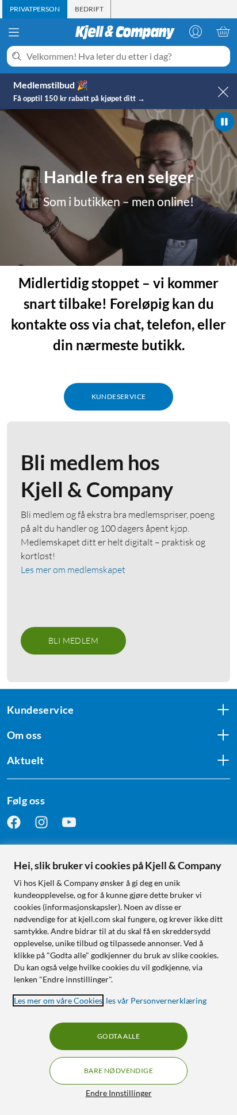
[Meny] (14, 32)
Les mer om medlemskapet (73, 569)
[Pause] (224, 121)
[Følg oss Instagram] (41, 822)
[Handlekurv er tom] (223, 31)
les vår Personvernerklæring (156, 1000)
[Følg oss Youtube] (69, 822)
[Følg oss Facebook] (14, 822)
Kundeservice (118, 396)
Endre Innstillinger (119, 1093)
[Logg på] (195, 31)
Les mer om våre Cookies (58, 1000)
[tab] (34, 9)
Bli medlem (73, 640)
